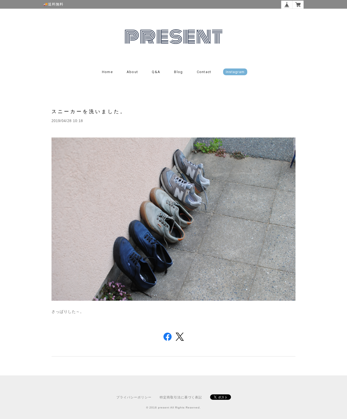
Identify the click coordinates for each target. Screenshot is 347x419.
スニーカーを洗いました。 (89, 111)
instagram (235, 72)
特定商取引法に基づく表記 (181, 397)
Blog (178, 72)
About (132, 72)
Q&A (156, 72)
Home (107, 72)
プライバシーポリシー (134, 397)
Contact (204, 72)
